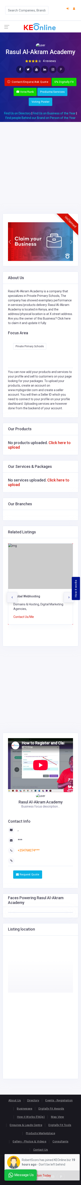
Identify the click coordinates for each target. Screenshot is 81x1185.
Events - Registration (59, 1100)
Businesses (24, 1108)
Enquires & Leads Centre (26, 1125)
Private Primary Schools (30, 346)
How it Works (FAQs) (31, 1116)
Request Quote (29, 874)
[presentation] (12, 597)
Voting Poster (40, 101)
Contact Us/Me (23, 617)
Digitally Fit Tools (59, 1125)
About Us (14, 1100)
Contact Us (40, 1149)
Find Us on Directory (17, 113)
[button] (9, 241)
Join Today (43, 1175)
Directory (33, 1100)
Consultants (60, 1141)
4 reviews (49, 61)
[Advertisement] (40, 162)
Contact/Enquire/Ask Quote (29, 81)
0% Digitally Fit (64, 81)
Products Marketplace (40, 1133)
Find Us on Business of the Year (54, 113)
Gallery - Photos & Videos (29, 1141)
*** (20, 840)
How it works (76, 588)
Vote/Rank (26, 91)
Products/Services (52, 91)
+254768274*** (29, 850)
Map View (57, 1116)
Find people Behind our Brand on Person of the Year (40, 118)
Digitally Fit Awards (51, 1108)
